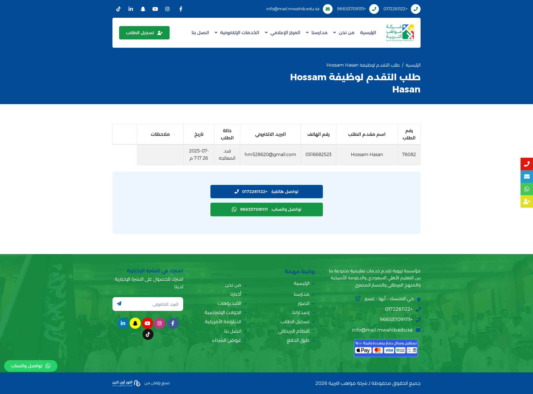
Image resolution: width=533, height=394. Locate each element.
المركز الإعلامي (285, 32)
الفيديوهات (229, 303)
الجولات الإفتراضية (223, 312)
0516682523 (318, 154)
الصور (304, 303)
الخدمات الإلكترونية (239, 32)
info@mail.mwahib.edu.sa (293, 8)
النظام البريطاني (294, 331)
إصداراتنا (301, 312)
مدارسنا (319, 32)
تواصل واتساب (26, 365)
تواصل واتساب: (270, 209)
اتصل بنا (200, 32)
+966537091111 (351, 8)
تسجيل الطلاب (140, 32)
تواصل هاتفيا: (270, 191)
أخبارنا (235, 294)
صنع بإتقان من (157, 382)
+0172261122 (395, 8)
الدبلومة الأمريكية (223, 321)
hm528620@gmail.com (270, 154)
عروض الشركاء (226, 340)
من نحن (347, 32)
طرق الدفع (298, 340)
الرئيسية (368, 32)
